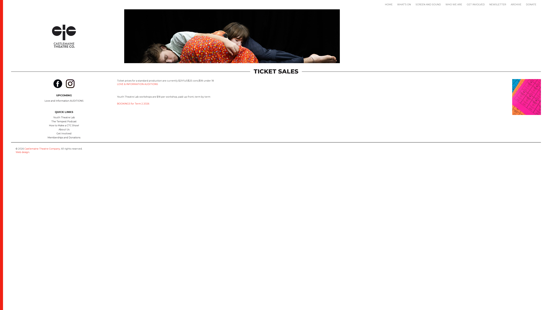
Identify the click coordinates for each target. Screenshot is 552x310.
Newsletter (497, 4)
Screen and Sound (428, 4)
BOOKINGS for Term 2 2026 (133, 103)
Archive (516, 4)
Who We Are (453, 4)
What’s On (404, 4)
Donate (531, 4)
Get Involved (476, 4)
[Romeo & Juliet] (232, 45)
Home (389, 4)
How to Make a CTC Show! (64, 125)
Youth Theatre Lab (64, 117)
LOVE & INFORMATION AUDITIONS (137, 84)
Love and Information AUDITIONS (64, 100)
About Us (64, 129)
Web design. (23, 152)
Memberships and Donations (64, 137)
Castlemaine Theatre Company (42, 148)
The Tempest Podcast (64, 121)
